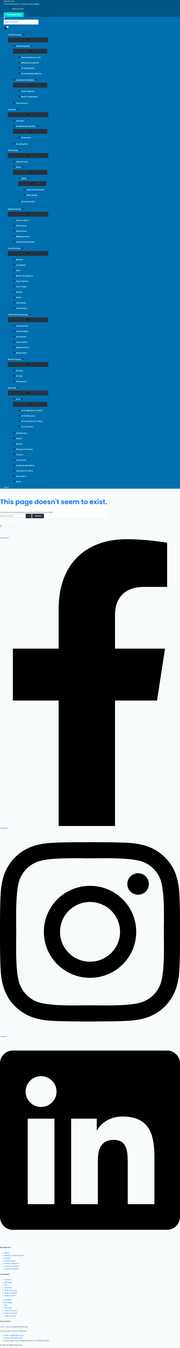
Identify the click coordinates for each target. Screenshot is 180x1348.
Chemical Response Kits (31, 57)
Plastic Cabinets (27, 91)
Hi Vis (18, 399)
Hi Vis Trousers (27, 427)
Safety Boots (21, 226)
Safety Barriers (22, 326)
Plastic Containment (29, 97)
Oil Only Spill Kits (28, 68)
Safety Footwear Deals (25, 242)
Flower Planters (22, 281)
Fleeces (19, 444)
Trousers (19, 455)
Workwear (12, 388)
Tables (18, 297)
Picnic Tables (21, 287)
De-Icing (19, 371)
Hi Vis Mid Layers (28, 416)
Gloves (18, 167)
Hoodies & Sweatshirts (25, 465)
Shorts (18, 482)
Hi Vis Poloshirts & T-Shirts (32, 421)
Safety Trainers (22, 220)
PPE (6, 1285)
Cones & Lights (22, 331)
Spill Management (23, 46)
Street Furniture (14, 248)
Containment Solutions (25, 80)
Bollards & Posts (22, 347)
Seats (18, 270)
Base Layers (21, 476)
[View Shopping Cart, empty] (6, 28)
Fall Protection (22, 162)
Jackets (19, 438)
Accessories (21, 337)
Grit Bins (19, 376)
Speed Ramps (21, 353)
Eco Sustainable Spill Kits (31, 74)
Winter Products (14, 359)
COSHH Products (15, 35)
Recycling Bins (22, 144)
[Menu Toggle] (28, 39)
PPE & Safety (13, 150)
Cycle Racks (21, 265)
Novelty (19, 292)
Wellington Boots (23, 236)
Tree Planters (21, 308)
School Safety (21, 342)
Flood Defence (22, 103)
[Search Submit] (29, 516)
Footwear (8, 1280)
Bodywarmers (21, 433)
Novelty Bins (26, 138)
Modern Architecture (24, 276)
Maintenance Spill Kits (30, 63)
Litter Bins (12, 110)
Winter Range (31, 195)
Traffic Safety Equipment (18, 315)
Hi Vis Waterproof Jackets (32, 410)
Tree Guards (21, 303)
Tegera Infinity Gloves (35, 190)
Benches (19, 260)
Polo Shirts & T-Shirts (24, 471)
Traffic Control (10, 1296)
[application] (23, 34)
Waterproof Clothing (24, 449)
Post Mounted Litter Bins (26, 126)
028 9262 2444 (9, 1)
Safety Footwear (14, 209)
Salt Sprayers (21, 381)
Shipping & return (18, 9)
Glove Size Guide (28, 202)
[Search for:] (16, 516)
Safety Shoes (21, 231)
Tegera (24, 178)
